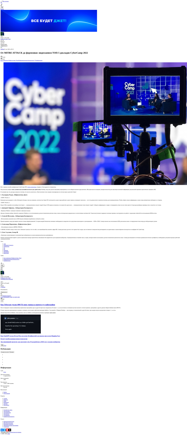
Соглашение (7, 415)
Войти (5, 392)
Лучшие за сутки (5, 352)
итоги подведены (32, 187)
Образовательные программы (11, 425)
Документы (6, 414)
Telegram (10, 279)
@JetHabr (3, 287)
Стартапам (6, 426)
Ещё (5, 345)
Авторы (5, 403)
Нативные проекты (8, 424)
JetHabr (2, 49)
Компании (6, 402)
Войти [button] (2, 9)
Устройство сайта (8, 410)
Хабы (5, 401)
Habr (8, 433)
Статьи (5, 398)
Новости (6, 399)
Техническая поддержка (15, 432)
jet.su (5, 372)
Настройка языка (5, 432)
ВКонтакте (5, 279)
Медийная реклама (8, 422)
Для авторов (7, 411)
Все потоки (6, 1)
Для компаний (7, 412)
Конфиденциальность (9, 416)
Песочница (6, 405)
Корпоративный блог (9, 421)
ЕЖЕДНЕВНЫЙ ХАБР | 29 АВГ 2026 (10, 297)
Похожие (12, 352)
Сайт (2, 279)
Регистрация (7, 393)
